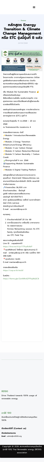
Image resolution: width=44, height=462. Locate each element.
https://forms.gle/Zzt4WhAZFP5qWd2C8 (21, 278)
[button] (34, 7)
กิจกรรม (23, 20)
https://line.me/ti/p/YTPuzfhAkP (17, 246)
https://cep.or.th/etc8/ (13, 270)
